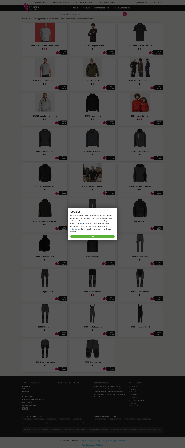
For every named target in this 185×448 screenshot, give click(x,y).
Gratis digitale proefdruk (61, 2)
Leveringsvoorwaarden (138, 400)
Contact (133, 403)
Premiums (86, 8)
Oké (92, 236)
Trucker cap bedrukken (129, 419)
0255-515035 (157, 2)
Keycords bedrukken (51, 419)
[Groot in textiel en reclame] (31, 8)
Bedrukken (134, 392)
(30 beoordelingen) (108, 2)
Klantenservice (142, 2)
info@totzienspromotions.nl (35, 399)
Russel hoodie (110, 423)
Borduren (134, 394)
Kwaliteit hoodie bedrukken (115, 419)
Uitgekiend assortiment (85, 2)
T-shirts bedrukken (27, 423)
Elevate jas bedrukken (100, 423)
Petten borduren (27, 419)
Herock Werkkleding (122, 8)
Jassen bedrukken (64, 423)
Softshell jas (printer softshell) (144, 419)
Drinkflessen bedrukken (40, 423)
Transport (134, 397)
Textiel (76, 8)
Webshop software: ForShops (92, 445)
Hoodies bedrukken (77, 419)
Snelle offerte (41, 2)
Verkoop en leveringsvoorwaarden (113, 441)
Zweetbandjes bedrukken (77, 423)
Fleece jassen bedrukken (64, 419)
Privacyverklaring (136, 406)
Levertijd (133, 389)
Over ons (134, 386)
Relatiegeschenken (101, 8)
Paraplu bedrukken (52, 423)
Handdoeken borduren (38, 419)
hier (80, 223)
